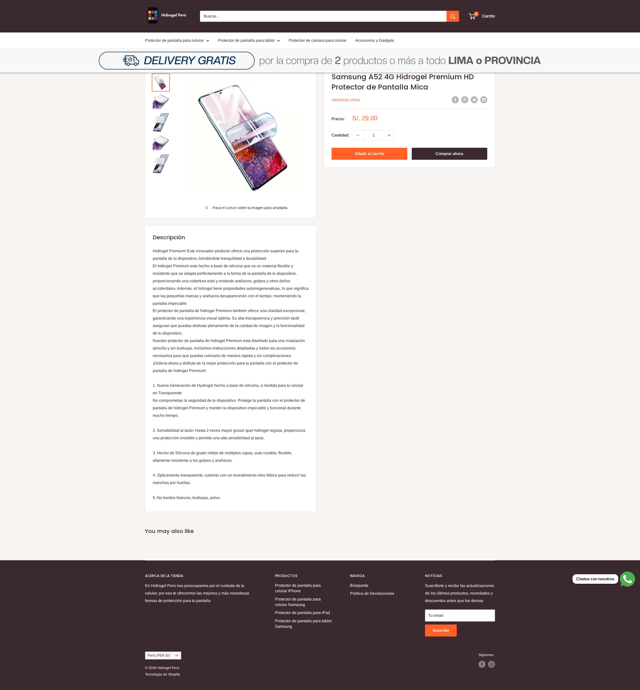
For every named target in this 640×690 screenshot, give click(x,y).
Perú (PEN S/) (159, 655)
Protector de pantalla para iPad (302, 612)
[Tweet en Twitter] (474, 99)
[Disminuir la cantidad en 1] (357, 135)
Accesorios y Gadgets (374, 40)
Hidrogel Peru (346, 100)
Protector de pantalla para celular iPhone (298, 588)
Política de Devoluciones (372, 593)
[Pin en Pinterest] (464, 99)
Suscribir (440, 630)
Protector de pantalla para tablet (246, 40)
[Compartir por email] (483, 99)
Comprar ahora (449, 154)
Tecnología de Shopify (162, 674)
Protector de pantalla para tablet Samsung (303, 623)
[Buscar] (452, 16)
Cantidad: (340, 135)
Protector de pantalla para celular (174, 40)
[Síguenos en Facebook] (482, 664)
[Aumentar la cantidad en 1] (389, 135)
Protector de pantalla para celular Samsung (298, 602)
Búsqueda (359, 585)
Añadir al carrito (369, 154)
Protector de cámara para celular (317, 40)
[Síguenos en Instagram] (491, 664)
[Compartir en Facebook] (455, 99)
